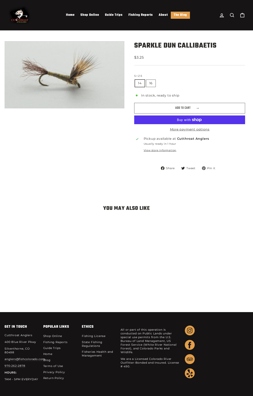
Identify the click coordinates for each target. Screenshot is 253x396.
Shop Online (89, 15)
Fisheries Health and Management (97, 353)
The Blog (180, 15)
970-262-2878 (15, 365)
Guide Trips (114, 15)
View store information (160, 150)
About (163, 15)
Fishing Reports (140, 15)
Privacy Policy (54, 372)
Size (138, 75)
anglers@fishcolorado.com (25, 359)
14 (140, 83)
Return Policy (53, 378)
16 (151, 83)
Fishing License (94, 336)
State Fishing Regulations (92, 344)
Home (70, 15)
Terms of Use (53, 366)
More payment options (190, 129)
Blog (47, 360)
